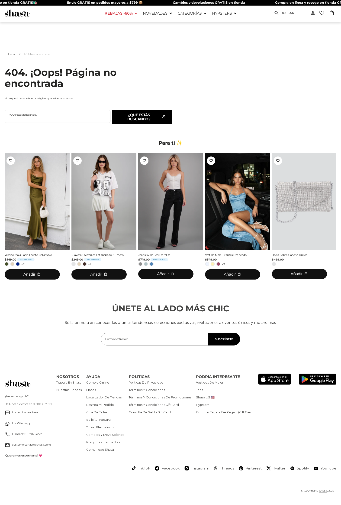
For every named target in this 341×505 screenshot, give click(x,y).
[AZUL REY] (18, 264)
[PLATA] (73, 264)
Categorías (190, 13)
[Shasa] (51, 13)
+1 (89, 264)
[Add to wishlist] (10, 160)
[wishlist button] (321, 13)
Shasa (323, 490)
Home (12, 54)
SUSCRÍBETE (224, 339)
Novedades (155, 13)
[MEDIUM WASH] (151, 264)
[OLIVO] (7, 264)
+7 (23, 264)
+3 (223, 264)
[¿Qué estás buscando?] (277, 13)
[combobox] (58, 116)
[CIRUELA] (218, 264)
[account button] (313, 13)
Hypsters (222, 13)
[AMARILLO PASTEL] (213, 264)
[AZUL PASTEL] (207, 264)
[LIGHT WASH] (146, 264)
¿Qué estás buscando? (139, 117)
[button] (332, 13)
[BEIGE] (12, 264)
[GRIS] (140, 264)
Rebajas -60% (119, 13)
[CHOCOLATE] (85, 264)
